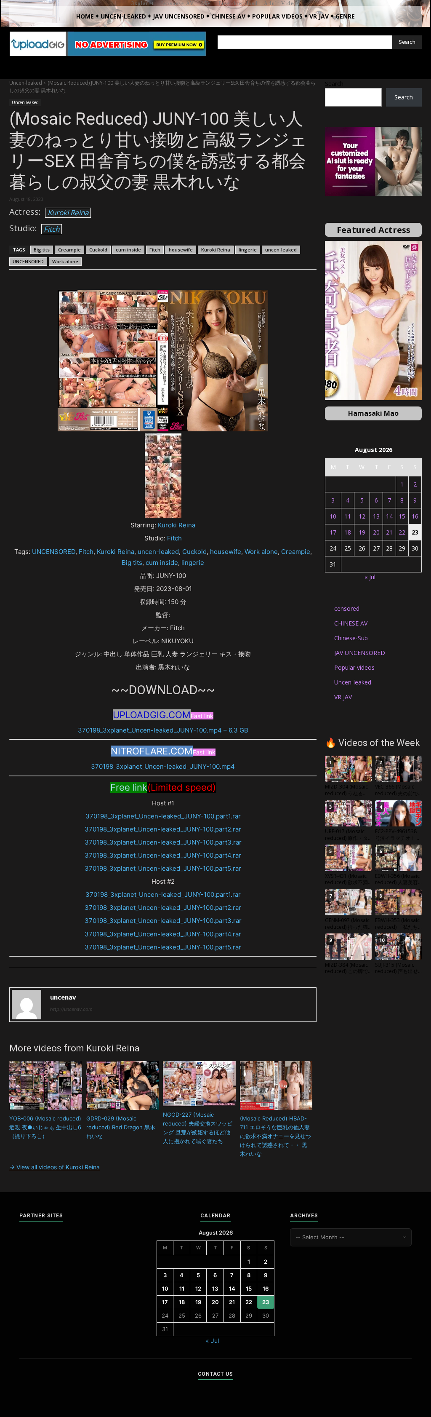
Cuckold (98, 249)
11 (347, 516)
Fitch (51, 229)
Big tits (42, 249)
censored (346, 608)
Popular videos (354, 667)
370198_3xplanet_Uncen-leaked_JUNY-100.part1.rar (163, 816)
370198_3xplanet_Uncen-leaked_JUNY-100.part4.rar (163, 855)
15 (402, 516)
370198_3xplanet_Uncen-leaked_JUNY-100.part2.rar (163, 829)
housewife (181, 249)
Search (334, 84)
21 (389, 532)
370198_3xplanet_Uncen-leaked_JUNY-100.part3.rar (163, 842)
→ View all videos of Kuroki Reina (54, 1167)
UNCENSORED (28, 261)
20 (376, 532)
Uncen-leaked (25, 82)
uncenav (63, 997)
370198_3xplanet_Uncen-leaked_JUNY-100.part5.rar (163, 868)
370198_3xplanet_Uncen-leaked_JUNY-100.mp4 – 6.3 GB (163, 730)
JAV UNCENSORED (359, 653)
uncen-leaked (281, 249)
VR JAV (343, 697)
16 (415, 516)
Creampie (69, 249)
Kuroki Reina (68, 212)
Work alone (65, 261)
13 (376, 516)
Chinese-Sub (351, 638)
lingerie (248, 249)
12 (362, 516)
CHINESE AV (350, 623)
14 (389, 516)
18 (347, 532)
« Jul (369, 577)
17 (333, 532)
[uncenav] (26, 1004)
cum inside (128, 249)
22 (402, 532)
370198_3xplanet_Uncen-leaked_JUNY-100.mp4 (163, 766)
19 (362, 532)
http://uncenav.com (71, 1009)
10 (333, 516)
